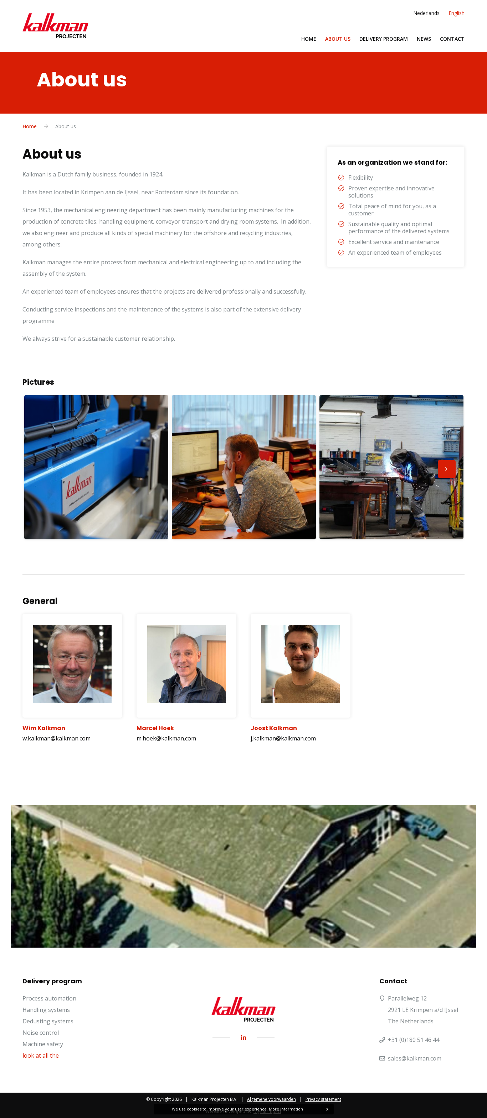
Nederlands (426, 13)
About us (337, 38)
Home (308, 38)
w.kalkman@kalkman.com (56, 738)
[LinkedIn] (243, 1037)
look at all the (40, 1055)
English (456, 13)
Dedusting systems (47, 1021)
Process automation (49, 998)
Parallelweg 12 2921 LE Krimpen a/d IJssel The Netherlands (423, 1009)
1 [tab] (239, 530)
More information (286, 1109)
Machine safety (42, 1044)
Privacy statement (323, 1099)
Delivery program (383, 38)
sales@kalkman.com (414, 1058)
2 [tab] (247, 530)
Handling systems (46, 1010)
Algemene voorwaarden (271, 1099)
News (424, 38)
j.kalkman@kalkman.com (283, 738)
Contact (452, 38)
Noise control (40, 1033)
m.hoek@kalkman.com (166, 738)
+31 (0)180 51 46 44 (413, 1040)
